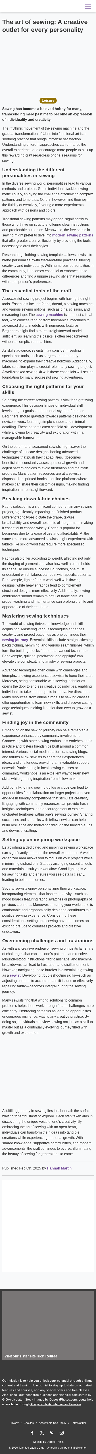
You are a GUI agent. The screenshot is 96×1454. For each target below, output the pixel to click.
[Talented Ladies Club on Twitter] (42, 1433)
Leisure (48, 100)
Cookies (29, 1423)
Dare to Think (55, 1441)
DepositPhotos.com (63, 1399)
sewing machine (49, 315)
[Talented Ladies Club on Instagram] (61, 1433)
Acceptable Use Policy (52, 1423)
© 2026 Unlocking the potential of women (48, 1447)
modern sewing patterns (72, 235)
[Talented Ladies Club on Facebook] (32, 1433)
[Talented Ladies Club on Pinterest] (51, 1433)
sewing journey (15, 640)
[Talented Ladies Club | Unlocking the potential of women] (31, 6)
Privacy (14, 1423)
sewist (15, 975)
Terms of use (79, 1423)
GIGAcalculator (12, 1399)
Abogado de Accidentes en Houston (55, 1404)
